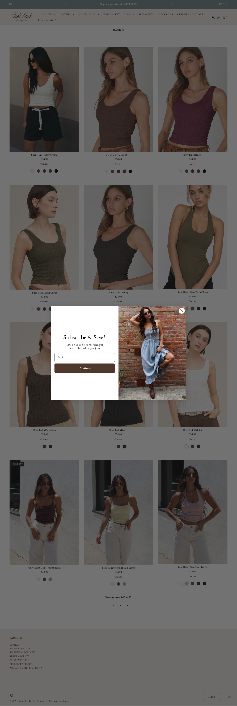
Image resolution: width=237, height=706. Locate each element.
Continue (85, 368)
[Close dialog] (182, 311)
